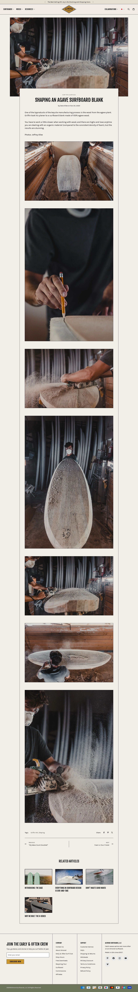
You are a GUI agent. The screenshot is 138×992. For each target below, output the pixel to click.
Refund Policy (85, 971)
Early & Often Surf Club (64, 954)
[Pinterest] (108, 832)
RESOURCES (29, 9)
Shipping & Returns (87, 954)
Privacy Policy (85, 967)
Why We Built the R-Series (35, 916)
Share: (98, 832)
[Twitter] (112, 832)
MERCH (18, 9)
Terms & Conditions (87, 964)
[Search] (128, 9)
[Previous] (45, 2)
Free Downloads (61, 961)
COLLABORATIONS (110, 9)
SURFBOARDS (7, 9)
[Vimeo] (107, 964)
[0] (133, 9)
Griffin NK (34, 832)
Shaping (42, 832)
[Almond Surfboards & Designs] (69, 9)
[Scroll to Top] (134, 981)
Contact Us (60, 947)
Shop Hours (60, 957)
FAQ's (82, 950)
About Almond (61, 950)
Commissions (61, 971)
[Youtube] (125, 958)
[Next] (93, 2)
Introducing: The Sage (34, 888)
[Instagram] (119, 958)
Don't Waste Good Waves (96, 888)
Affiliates (59, 974)
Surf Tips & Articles (69, 95)
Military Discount (86, 961)
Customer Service (86, 947)
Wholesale (84, 957)
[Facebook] (104, 832)
